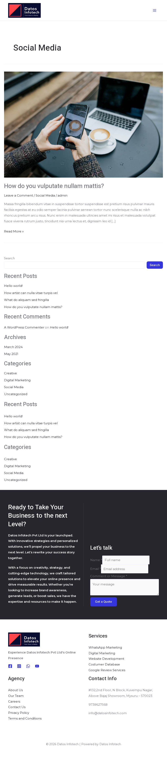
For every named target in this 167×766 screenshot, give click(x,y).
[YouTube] (37, 666)
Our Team (16, 696)
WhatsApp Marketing (105, 647)
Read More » (14, 231)
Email (95, 569)
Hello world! (13, 286)
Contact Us (16, 707)
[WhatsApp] (28, 666)
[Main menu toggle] (154, 10)
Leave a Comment (18, 195)
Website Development (106, 659)
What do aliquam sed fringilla (26, 300)
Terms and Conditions (25, 718)
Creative (10, 373)
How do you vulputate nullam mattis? (54, 186)
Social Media (45, 195)
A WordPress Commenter (24, 327)
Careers (14, 701)
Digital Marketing (17, 380)
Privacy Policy (18, 713)
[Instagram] (19, 666)
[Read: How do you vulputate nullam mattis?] (83, 124)
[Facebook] (10, 666)
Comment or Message (108, 576)
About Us (15, 690)
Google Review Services (107, 670)
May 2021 (11, 354)
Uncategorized (15, 394)
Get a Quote (103, 601)
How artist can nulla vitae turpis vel (31, 293)
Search (9, 258)
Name (96, 560)
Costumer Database (104, 664)
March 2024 (13, 347)
